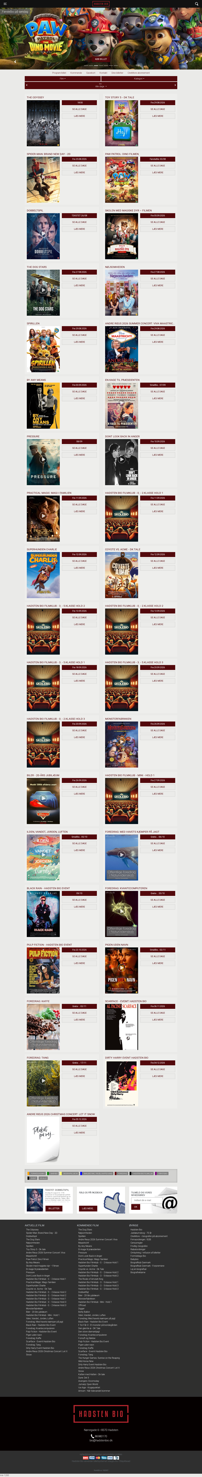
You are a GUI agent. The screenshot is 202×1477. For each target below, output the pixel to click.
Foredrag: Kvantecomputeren (40, 1328)
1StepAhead (124, 1461)
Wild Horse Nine (85, 1361)
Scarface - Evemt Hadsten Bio (40, 1341)
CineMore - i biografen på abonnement (149, 1236)
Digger (81, 1308)
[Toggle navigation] (196, 4)
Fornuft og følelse (86, 1338)
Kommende (76, 73)
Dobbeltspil (31, 1236)
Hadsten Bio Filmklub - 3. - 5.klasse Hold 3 (46, 1302)
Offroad (82, 1305)
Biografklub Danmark (141, 1262)
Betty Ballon (84, 1312)
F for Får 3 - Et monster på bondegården (97, 1325)
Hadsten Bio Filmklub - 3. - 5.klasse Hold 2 (46, 1295)
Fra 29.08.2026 (158, 102)
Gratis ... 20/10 (158, 893)
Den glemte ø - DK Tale (89, 1328)
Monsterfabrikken (34, 1308)
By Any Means (33, 1262)
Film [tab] (62, 78)
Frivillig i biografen (139, 1246)
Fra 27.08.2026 (79, 272)
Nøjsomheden (33, 1242)
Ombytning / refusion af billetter (146, 1252)
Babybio (135, 1259)
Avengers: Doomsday (88, 1381)
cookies (118, 1454)
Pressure (30, 1272)
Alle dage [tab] (100, 85)
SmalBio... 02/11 (158, 950)
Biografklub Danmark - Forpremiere (147, 1266)
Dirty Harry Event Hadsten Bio (40, 1348)
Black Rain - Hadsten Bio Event (41, 1325)
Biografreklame (138, 1272)
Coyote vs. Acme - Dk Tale (39, 1289)
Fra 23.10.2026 (79, 950)
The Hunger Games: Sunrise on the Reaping (99, 1358)
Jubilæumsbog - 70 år (141, 1233)
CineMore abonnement (139, 73)
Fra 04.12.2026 (158, 1062)
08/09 (79, 441)
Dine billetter (117, 73)
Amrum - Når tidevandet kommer (94, 1391)
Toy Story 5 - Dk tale (36, 1249)
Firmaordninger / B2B (141, 1239)
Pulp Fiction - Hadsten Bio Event (41, 1331)
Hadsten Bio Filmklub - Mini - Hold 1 (43, 1315)
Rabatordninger (138, 1249)
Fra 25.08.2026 (79, 159)
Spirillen (29, 1246)
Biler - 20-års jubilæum (36, 1312)
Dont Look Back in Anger (38, 1275)
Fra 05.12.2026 (79, 1119)
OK (135, 1207)
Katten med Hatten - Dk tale (91, 1374)
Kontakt (103, 73)
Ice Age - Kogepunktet (89, 1387)
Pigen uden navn (34, 1335)
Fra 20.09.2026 (158, 667)
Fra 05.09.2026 (158, 215)
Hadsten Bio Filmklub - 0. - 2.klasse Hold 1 (46, 1279)
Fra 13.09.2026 (79, 611)
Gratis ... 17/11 (79, 1062)
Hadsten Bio (101, 3)
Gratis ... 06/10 (158, 837)
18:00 (80, 102)
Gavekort (90, 73)
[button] (15, 61)
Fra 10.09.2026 (158, 441)
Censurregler (137, 1242)
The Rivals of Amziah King (90, 1279)
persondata (108, 1454)
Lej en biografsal (138, 1269)
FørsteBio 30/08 (158, 159)
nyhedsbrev (85, 1454)
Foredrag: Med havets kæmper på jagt (44, 1321)
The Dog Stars (33, 1239)
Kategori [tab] (138, 78)
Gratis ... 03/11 (79, 1006)
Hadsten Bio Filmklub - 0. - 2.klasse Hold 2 (46, 1292)
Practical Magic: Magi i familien (41, 1282)
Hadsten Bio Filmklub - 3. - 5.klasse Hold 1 (46, 1298)
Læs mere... (88, 1208)
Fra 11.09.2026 (79, 498)
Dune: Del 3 (83, 1377)
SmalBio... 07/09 (158, 385)
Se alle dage (79, 109)
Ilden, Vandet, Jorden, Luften (39, 1318)
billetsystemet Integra (104, 1461)
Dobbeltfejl (83, 1292)
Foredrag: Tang (33, 1344)
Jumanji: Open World (88, 1384)
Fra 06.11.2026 (158, 1006)
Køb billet (101, 59)
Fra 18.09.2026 (79, 667)
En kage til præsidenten (37, 1269)
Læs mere (79, 116)
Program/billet (59, 73)
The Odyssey (32, 1229)
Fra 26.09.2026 (158, 724)
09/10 (79, 893)
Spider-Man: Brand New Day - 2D (41, 1233)
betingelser (97, 1454)
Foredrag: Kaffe (33, 1338)
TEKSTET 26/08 (79, 215)
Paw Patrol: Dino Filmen (37, 1259)
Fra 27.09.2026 (158, 780)
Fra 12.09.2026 (79, 554)
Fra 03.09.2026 (79, 385)
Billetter (54, 1208)
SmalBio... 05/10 (79, 837)
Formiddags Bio (138, 1256)
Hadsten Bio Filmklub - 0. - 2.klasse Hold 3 (46, 1305)
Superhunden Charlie (36, 1285)
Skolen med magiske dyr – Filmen (42, 1266)
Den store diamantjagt (89, 1331)
